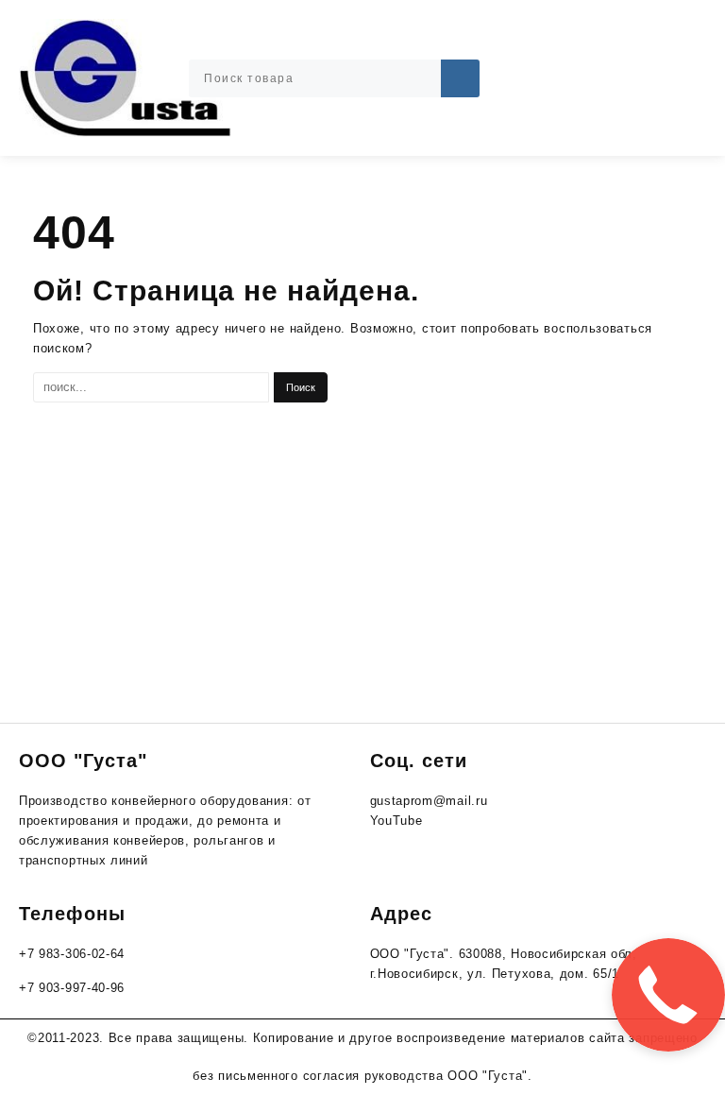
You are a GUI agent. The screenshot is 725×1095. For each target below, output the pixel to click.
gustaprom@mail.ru (429, 801)
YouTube (396, 820)
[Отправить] (460, 78)
